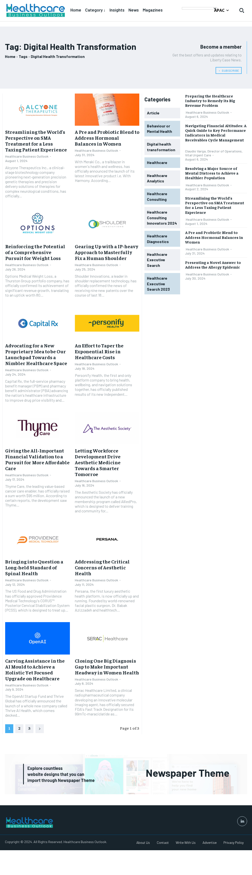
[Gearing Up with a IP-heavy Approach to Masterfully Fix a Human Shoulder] (107, 224)
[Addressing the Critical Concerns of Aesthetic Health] (107, 539)
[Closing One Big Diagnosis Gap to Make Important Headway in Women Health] (107, 638)
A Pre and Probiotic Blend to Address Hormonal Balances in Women (107, 138)
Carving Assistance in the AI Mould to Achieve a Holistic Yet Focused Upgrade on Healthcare (35, 669)
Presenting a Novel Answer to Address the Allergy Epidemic (213, 264)
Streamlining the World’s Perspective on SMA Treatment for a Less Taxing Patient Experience (36, 140)
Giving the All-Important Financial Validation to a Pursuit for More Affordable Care (37, 459)
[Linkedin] (242, 821)
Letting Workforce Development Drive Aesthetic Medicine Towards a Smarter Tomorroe (98, 462)
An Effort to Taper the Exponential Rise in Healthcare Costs (99, 351)
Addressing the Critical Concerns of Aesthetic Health (102, 567)
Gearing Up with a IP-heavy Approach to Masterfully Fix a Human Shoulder (106, 252)
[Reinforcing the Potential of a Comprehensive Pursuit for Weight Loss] (37, 224)
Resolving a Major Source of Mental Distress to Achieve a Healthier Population (211, 173)
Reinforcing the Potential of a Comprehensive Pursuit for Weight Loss (35, 252)
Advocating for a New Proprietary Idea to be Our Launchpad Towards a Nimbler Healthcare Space (36, 354)
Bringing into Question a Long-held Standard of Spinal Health (34, 567)
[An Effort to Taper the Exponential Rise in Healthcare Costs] (107, 323)
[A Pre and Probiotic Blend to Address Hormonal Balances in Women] (107, 110)
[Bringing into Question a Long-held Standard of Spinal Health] (37, 539)
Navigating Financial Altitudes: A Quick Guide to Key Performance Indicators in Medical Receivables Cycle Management (215, 132)
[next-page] (39, 728)
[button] (241, 10)
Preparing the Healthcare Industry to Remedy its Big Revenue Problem (210, 100)
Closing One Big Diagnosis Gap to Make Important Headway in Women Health (107, 666)
